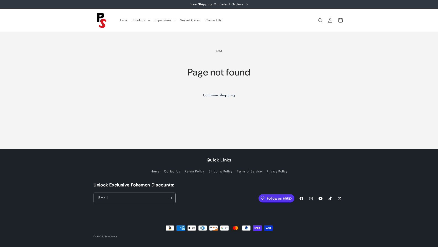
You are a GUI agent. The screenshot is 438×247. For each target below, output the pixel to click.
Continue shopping (219, 95)
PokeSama (111, 236)
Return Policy (194, 171)
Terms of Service (249, 171)
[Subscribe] (170, 198)
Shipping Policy (220, 171)
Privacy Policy (276, 171)
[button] (141, 20)
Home (155, 171)
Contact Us (172, 171)
